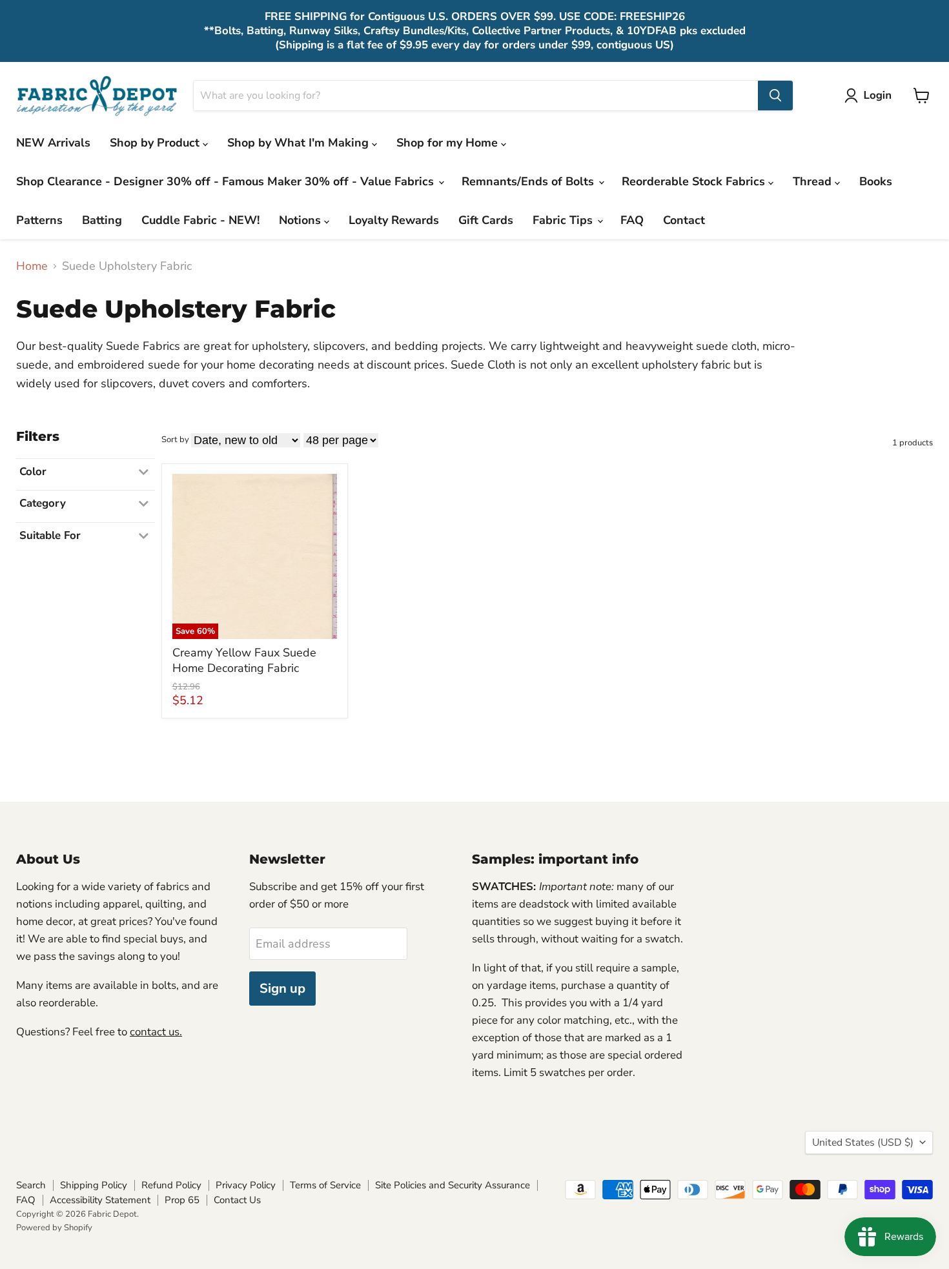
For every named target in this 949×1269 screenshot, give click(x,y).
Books (875, 181)
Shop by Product (156, 142)
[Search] (775, 95)
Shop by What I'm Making (299, 142)
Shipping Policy (93, 1185)
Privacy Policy (246, 1185)
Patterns (39, 220)
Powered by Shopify (54, 1227)
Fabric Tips (564, 220)
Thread (814, 181)
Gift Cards (485, 220)
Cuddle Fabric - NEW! (200, 220)
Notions (301, 220)
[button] (870, 95)
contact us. (156, 1031)
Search (31, 1185)
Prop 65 (182, 1199)
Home (32, 266)
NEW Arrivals (53, 142)
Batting (102, 220)
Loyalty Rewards (394, 220)
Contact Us (237, 1199)
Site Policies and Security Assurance (452, 1185)
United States (862, 1142)
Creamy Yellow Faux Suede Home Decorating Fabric (244, 660)
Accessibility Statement (100, 1199)
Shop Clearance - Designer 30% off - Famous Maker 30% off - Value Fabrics (226, 181)
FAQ (632, 220)
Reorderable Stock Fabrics (695, 181)
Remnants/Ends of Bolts (529, 181)
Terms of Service (325, 1185)
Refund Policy (171, 1185)
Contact (684, 220)
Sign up (282, 988)
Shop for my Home (448, 142)
